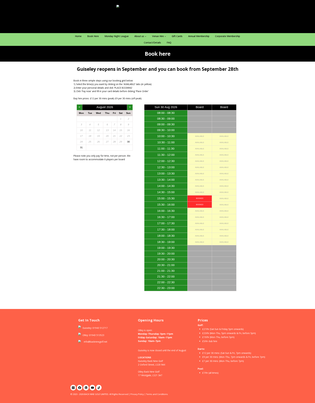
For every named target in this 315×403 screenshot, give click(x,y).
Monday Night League (117, 36)
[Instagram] (73, 387)
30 (128, 141)
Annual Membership (198, 36)
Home (78, 36)
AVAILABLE (199, 136)
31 (81, 147)
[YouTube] (92, 387)
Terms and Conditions (157, 394)
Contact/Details (152, 42)
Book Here (93, 36)
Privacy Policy (137, 394)
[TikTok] (99, 387)
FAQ (169, 42)
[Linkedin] (86, 387)
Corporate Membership (227, 36)
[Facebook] (79, 387)
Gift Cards (177, 36)
